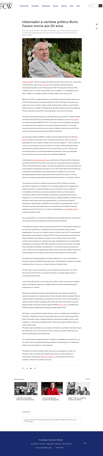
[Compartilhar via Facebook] (23, 368)
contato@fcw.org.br (46, 447)
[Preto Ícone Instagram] (97, 24)
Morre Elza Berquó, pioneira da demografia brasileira (50, 398)
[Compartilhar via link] (35, 368)
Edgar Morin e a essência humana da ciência (77, 398)
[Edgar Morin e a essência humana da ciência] (78, 388)
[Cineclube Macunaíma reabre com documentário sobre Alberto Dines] (25, 388)
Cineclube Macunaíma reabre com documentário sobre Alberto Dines (25, 398)
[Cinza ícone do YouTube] (97, 29)
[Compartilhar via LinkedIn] (31, 368)
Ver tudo (87, 379)
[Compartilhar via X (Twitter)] (27, 368)
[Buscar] (100, 5)
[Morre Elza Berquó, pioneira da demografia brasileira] (52, 388)
